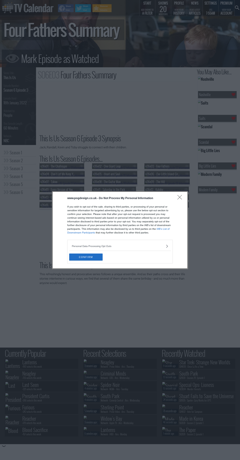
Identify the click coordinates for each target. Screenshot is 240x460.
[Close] (180, 198)
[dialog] (120, 230)
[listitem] (120, 246)
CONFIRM (86, 257)
